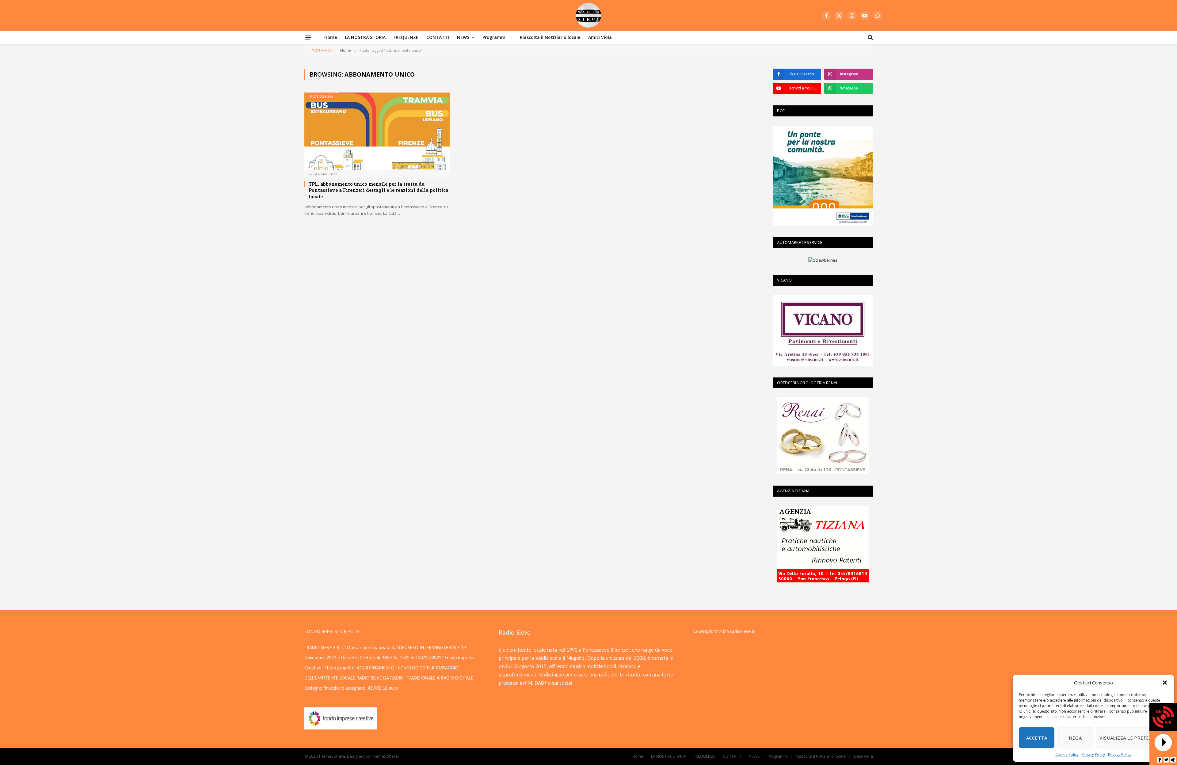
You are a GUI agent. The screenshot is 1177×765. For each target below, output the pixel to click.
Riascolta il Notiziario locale (550, 37)
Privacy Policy (1093, 754)
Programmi (494, 37)
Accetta (1036, 738)
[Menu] (308, 37)
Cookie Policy (1067, 754)
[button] (1165, 683)
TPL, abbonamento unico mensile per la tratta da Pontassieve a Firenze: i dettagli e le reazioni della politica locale (378, 190)
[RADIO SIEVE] (588, 15)
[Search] (870, 37)
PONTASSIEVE (321, 96)
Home (330, 37)
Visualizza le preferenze (1131, 738)
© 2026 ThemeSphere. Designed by (337, 756)
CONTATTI (437, 37)
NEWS (463, 37)
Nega (1075, 738)
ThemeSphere (384, 756)
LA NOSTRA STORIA (365, 37)
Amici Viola (600, 37)
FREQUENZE (406, 37)
